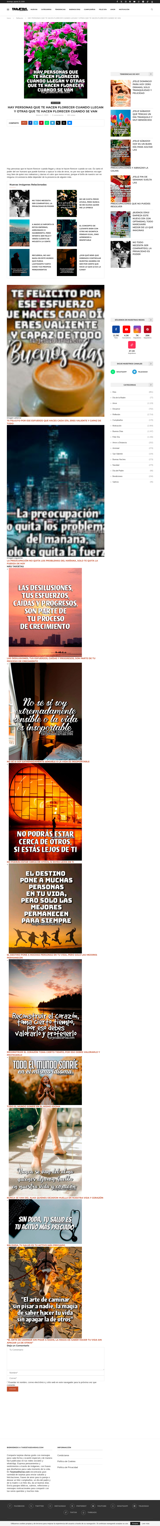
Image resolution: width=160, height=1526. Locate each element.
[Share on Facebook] (30, 123)
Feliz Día (103, 9)
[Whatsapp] (139, 2)
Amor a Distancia (132, 442)
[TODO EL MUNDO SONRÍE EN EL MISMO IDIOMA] (45, 1057)
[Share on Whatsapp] (47, 123)
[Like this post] (25, 123)
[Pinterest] (130, 2)
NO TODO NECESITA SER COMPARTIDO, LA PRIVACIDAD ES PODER (43, 203)
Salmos (132, 482)
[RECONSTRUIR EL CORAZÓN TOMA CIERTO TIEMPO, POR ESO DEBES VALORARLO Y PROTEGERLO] (45, 960)
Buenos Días (74, 9)
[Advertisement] (55, 148)
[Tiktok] (148, 2)
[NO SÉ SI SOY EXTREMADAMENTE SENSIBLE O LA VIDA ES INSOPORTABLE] (45, 664)
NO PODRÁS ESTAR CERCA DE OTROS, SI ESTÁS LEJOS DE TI (40, 862)
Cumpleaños (89, 9)
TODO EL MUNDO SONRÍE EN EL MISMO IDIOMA (33, 1106)
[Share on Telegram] (52, 123)
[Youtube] (134, 2)
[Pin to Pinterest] (41, 123)
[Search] (152, 9)
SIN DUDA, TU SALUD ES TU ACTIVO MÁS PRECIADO (36, 1245)
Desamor (132, 409)
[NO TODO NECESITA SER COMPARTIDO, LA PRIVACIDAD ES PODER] (20, 203)
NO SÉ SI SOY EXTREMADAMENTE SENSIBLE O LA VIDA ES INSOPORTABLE (48, 761)
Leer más (145, 1523)
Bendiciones (132, 476)
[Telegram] (143, 2)
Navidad (132, 465)
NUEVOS (34, 9)
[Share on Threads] (64, 123)
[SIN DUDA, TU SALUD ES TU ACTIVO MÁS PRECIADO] (45, 1200)
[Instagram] (126, 2)
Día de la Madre (132, 398)
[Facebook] (117, 2)
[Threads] (152, 2)
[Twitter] (121, 2)
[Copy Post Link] (58, 123)
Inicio (9, 18)
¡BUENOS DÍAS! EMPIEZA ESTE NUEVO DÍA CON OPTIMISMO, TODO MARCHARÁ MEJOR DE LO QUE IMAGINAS (143, 221)
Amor (112, 9)
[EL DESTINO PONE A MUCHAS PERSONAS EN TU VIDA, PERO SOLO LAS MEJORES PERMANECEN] (45, 864)
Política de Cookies (66, 1461)
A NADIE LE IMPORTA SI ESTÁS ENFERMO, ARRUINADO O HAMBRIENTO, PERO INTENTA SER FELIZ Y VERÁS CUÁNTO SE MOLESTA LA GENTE (43, 233)
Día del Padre (132, 471)
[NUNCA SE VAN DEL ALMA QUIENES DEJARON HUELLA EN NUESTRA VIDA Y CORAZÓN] (45, 1109)
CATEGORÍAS (46, 9)
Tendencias (60, 9)
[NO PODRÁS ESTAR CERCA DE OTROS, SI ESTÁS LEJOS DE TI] (45, 764)
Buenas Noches (132, 459)
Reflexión (19, 18)
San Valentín (132, 454)
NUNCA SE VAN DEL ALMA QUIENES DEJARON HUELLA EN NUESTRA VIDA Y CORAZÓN (55, 1198)
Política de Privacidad (67, 1467)
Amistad (132, 448)
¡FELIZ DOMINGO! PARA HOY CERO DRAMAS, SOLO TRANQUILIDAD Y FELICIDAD (142, 87)
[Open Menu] (8, 9)
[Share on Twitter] (35, 123)
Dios (132, 392)
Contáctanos (63, 1455)
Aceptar (135, 1524)
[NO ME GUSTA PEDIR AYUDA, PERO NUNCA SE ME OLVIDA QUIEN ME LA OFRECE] (67, 203)
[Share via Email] (69, 123)
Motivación (124, 9)
